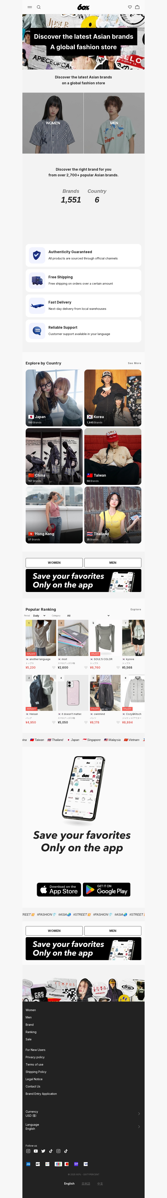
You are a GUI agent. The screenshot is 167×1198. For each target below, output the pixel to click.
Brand (30, 1024)
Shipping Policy (36, 1071)
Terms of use (34, 1064)
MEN (112, 563)
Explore (136, 609)
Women (31, 1010)
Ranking (31, 1032)
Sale (29, 1039)
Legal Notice (34, 1079)
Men (29, 1017)
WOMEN (54, 563)
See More (134, 363)
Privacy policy (35, 1057)
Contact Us (33, 1086)
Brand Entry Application (41, 1093)
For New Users (35, 1050)
